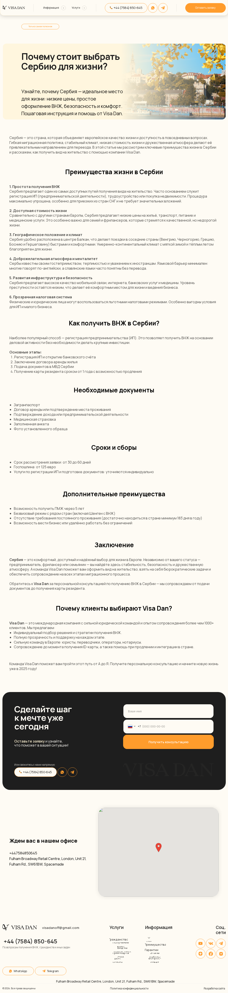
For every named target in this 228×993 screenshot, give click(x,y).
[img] (163, 8)
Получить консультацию (169, 742)
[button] (158, 847)
